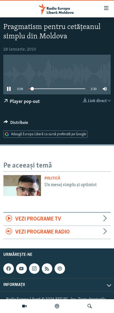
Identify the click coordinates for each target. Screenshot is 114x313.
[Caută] (89, 306)
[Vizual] (24, 306)
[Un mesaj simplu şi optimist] (22, 185)
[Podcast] (57, 306)
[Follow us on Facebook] (8, 268)
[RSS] (47, 268)
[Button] (16, 124)
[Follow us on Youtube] (21, 268)
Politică (52, 178)
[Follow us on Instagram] (34, 268)
